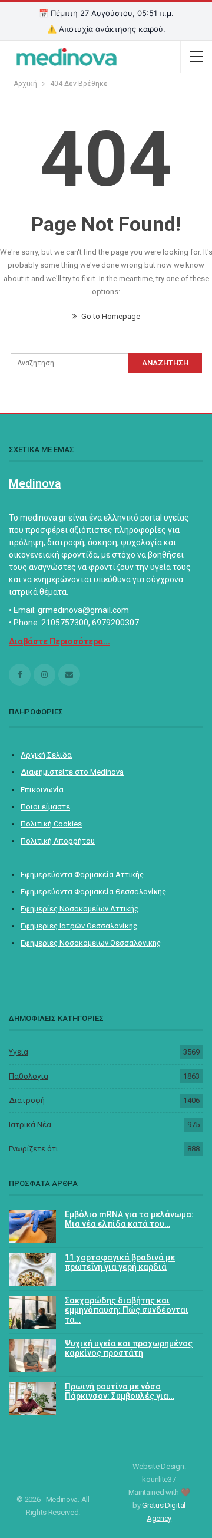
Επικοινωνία (42, 789)
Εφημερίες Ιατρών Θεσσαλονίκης (79, 925)
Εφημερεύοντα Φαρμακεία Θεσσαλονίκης (93, 891)
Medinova (35, 483)
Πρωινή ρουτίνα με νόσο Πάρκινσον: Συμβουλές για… (119, 1391)
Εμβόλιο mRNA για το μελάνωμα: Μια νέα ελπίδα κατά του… (129, 1219)
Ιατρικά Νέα (30, 1124)
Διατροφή (27, 1100)
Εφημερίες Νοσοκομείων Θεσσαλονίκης (91, 942)
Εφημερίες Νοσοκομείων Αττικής (79, 908)
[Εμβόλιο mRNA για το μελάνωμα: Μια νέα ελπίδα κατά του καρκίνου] (32, 1226)
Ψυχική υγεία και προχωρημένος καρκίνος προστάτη (129, 1348)
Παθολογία (28, 1076)
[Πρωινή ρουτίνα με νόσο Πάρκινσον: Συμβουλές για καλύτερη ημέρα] (32, 1398)
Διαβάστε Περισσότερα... (59, 641)
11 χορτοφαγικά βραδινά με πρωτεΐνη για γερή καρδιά (120, 1262)
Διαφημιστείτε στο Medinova (72, 772)
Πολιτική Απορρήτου (58, 840)
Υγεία (18, 1052)
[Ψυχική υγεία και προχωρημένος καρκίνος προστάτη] (32, 1355)
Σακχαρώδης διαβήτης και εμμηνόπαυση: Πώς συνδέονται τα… (126, 1310)
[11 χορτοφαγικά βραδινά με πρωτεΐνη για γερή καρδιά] (32, 1269)
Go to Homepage (110, 316)
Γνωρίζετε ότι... (36, 1148)
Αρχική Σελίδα (46, 754)
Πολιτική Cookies (51, 823)
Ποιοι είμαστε (45, 806)
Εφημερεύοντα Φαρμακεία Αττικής (82, 874)
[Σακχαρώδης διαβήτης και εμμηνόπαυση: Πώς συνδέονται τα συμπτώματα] (32, 1312)
